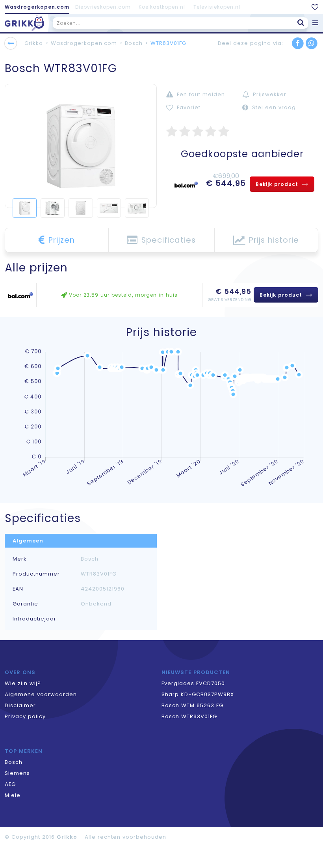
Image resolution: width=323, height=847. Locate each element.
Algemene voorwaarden (41, 694)
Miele (12, 795)
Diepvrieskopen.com (103, 7)
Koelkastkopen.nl (162, 7)
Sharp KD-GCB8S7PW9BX (198, 694)
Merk (20, 559)
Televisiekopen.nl (216, 7)
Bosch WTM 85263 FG (192, 705)
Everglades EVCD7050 (193, 683)
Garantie (25, 603)
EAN (18, 589)
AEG (10, 784)
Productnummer (36, 574)
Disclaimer (20, 705)
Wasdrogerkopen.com (37, 7)
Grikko (33, 43)
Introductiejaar (34, 618)
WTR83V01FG (168, 43)
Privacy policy (25, 716)
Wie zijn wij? (23, 683)
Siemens (17, 773)
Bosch (134, 43)
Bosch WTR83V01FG (189, 716)
